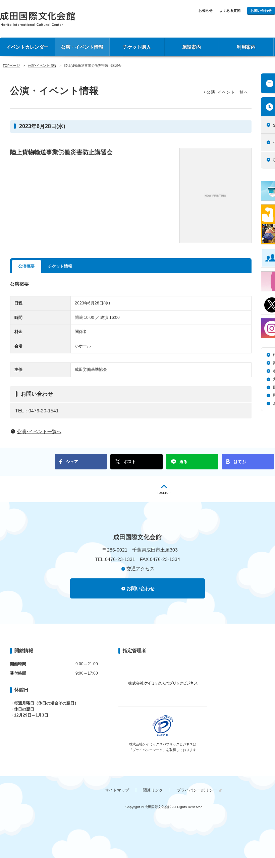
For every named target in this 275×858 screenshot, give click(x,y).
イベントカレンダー (27, 47)
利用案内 (246, 47)
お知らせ (206, 10)
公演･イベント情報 (42, 65)
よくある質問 (229, 10)
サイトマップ (117, 790)
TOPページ (11, 65)
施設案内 (191, 47)
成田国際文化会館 (37, 19)
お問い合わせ (261, 10)
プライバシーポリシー (197, 790)
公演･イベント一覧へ (227, 92)
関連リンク (153, 790)
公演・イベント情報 (82, 47)
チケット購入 (137, 47)
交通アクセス (140, 568)
